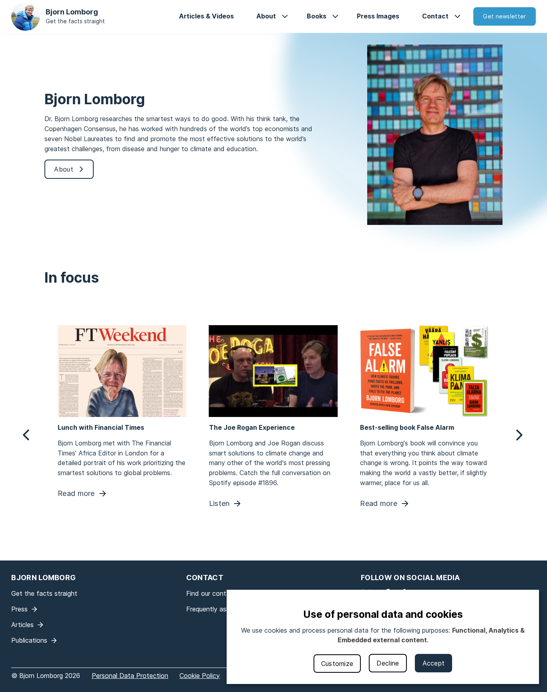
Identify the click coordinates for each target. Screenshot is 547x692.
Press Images (378, 16)
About (266, 16)
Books (316, 16)
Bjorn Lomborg (72, 12)
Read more (76, 494)
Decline (387, 663)
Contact (435, 16)
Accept (433, 663)
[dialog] (383, 637)
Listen (219, 504)
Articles (22, 625)
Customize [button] (337, 664)
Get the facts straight (75, 21)
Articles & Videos (206, 16)
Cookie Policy (199, 676)
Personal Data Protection (130, 676)
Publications (29, 640)
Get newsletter (504, 16)
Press (19, 609)
